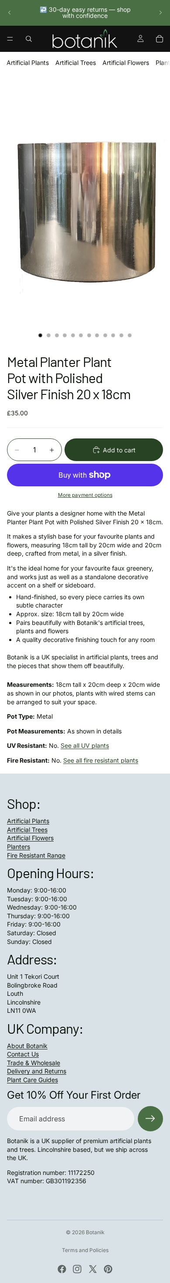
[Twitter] (93, 1269)
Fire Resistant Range (36, 855)
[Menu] (10, 39)
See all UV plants (85, 745)
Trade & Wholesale (33, 1062)
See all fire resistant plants (100, 760)
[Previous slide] (9, 12)
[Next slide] (160, 12)
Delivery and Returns (36, 1071)
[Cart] (159, 38)
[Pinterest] (108, 1269)
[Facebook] (62, 1269)
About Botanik (27, 1045)
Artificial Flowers (125, 62)
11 (122, 335)
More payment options (85, 495)
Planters (18, 846)
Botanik (95, 1232)
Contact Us (23, 1054)
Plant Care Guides (32, 1079)
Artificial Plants (28, 62)
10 (113, 335)
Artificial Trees (75, 62)
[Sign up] (150, 1118)
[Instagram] (77, 1269)
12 (129, 335)
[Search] (28, 38)
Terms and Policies (85, 1250)
